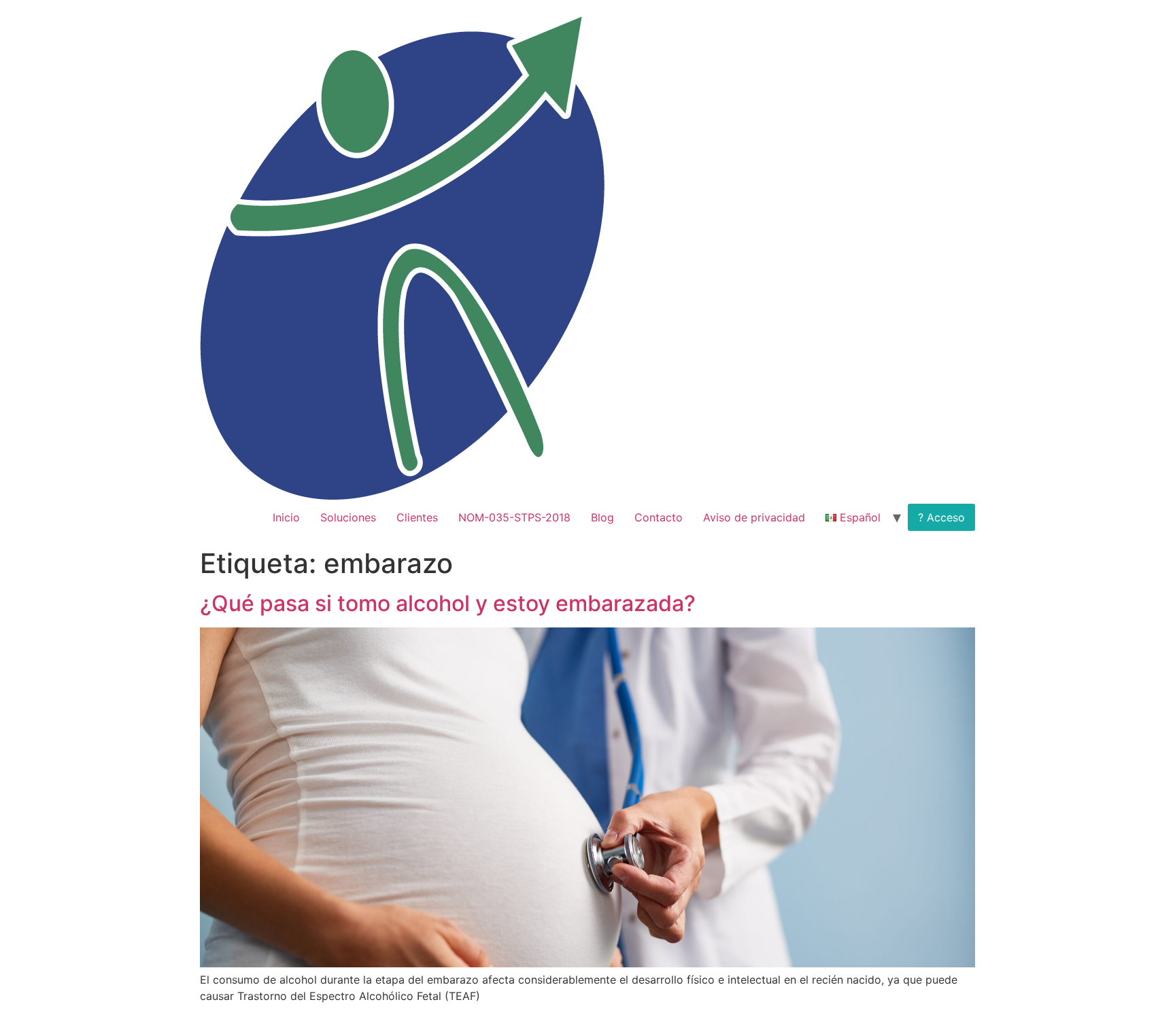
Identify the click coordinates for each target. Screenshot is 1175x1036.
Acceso (946, 517)
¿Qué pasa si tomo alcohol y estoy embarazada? (448, 603)
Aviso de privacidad (754, 517)
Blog (602, 517)
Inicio (286, 517)
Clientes (417, 517)
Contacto (658, 517)
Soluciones (348, 517)
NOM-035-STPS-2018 (514, 517)
